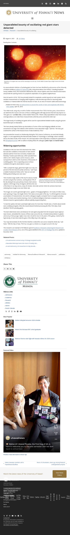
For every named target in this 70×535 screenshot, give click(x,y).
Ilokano (32, 497)
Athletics (7, 303)
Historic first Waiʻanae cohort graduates (28, 329)
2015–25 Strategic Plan (48, 230)
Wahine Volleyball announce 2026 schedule (27, 320)
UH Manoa (7, 258)
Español (63, 497)
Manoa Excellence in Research (36, 254)
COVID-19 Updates (8, 495)
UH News (22, 38)
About (5, 491)
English (2, 497)
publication (62, 254)
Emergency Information (9, 500)
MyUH (5, 504)
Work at (6, 506)
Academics (8, 297)
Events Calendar (10, 308)
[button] (35, 18)
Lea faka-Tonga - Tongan (18, 497)
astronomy (7, 254)
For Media (6, 502)
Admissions (8, 295)
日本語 (56, 497)
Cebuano (42, 497)
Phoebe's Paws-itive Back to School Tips (15, 454)
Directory (5, 497)
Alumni (7, 305)
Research (8, 300)
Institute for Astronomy (22, 89)
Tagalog (37, 497)
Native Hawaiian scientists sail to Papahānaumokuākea (13, 464)
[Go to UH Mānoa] (23, 287)
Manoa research (52, 254)
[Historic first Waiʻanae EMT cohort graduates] (9, 333)
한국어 (59, 497)
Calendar (6, 493)
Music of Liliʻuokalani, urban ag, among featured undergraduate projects (48, 464)
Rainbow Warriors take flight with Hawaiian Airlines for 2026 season (35, 338)
